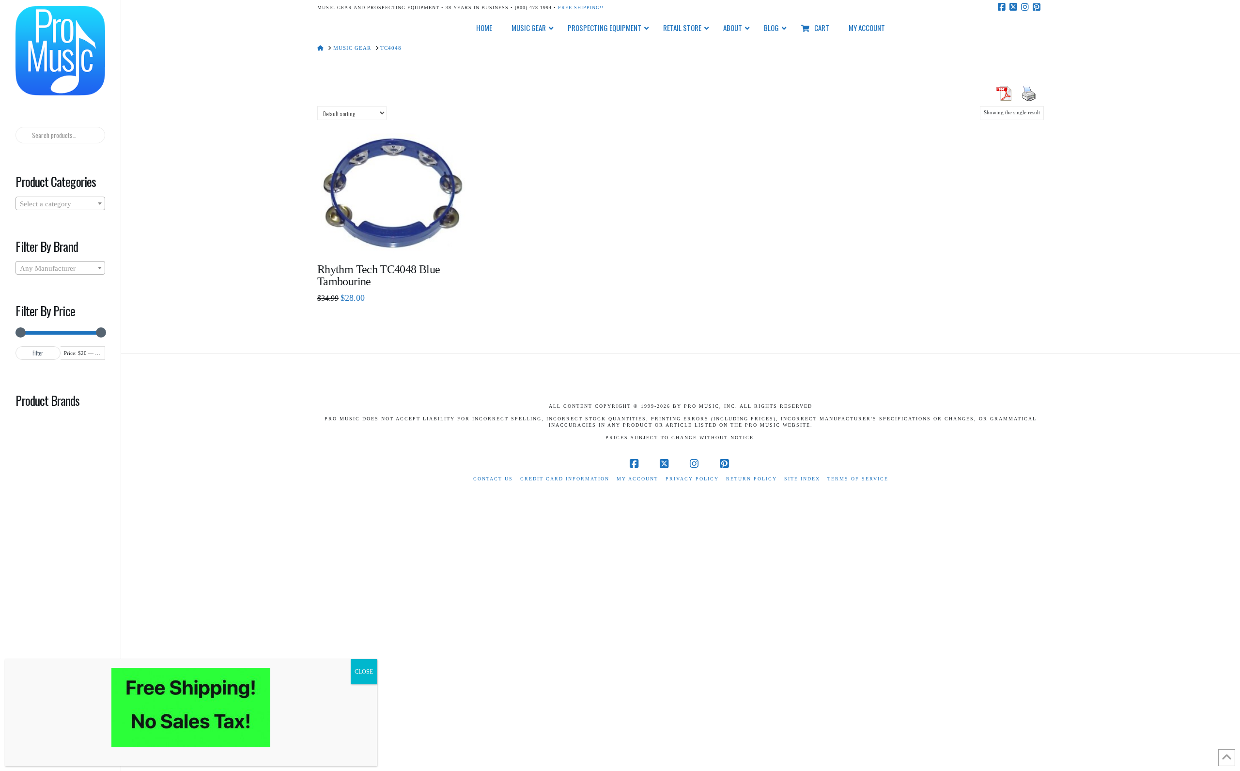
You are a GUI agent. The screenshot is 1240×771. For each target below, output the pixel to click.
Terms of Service (857, 478)
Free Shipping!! (581, 7)
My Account (637, 478)
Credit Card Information (564, 478)
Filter (37, 353)
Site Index (802, 478)
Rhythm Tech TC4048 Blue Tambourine (378, 275)
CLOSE (364, 671)
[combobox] (60, 203)
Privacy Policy (692, 478)
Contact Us (493, 478)
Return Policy (751, 478)
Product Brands (47, 400)
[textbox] (60, 204)
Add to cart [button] (397, 238)
